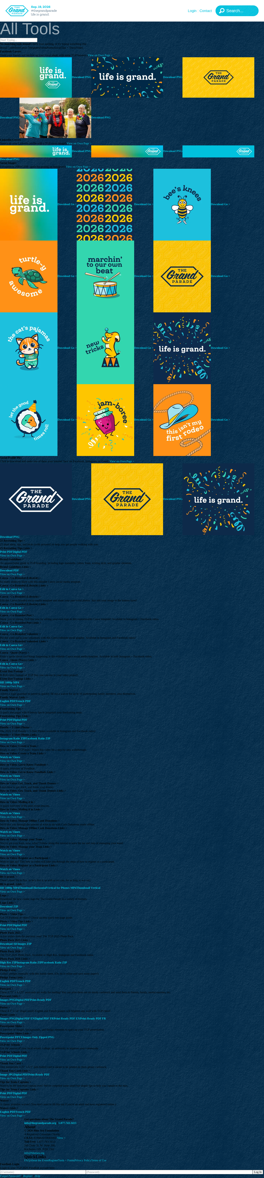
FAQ (27, 1160)
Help (37, 1175)
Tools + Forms (66, 1160)
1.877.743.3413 (67, 1123)
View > (61, 1137)
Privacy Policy (83, 1160)
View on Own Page (100, 55)
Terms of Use (98, 1160)
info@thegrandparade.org (40, 1123)
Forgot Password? (10, 1175)
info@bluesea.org (34, 1152)
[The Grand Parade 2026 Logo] (36, 10)
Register (53, 1160)
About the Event (39, 1160)
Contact (206, 11)
